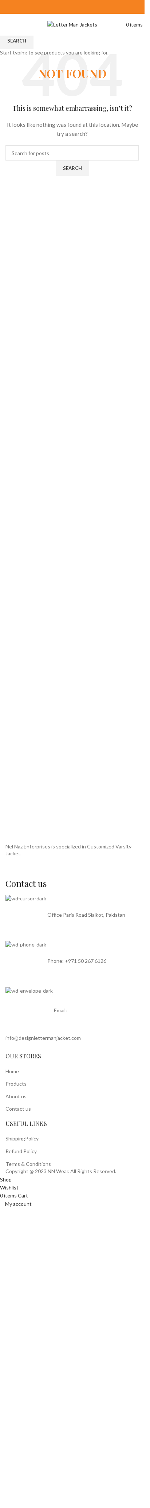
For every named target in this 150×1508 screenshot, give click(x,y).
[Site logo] (72, 24)
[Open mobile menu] (4, 24)
